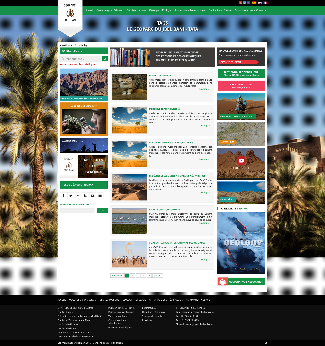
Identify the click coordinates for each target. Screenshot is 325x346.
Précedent (117, 275)
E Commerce (149, 307)
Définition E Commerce (153, 311)
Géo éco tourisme (136, 10)
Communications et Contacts (250, 10)
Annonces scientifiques (120, 327)
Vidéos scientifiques (118, 316)
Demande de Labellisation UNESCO (75, 336)
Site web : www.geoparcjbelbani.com (194, 324)
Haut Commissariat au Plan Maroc (75, 332)
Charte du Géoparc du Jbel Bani (75, 307)
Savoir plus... (205, 88)
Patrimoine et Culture (220, 10)
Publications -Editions (121, 307)
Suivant (157, 275)
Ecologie (166, 10)
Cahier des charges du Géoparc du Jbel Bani (79, 316)
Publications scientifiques (121, 311)
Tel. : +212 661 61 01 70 (187, 316)
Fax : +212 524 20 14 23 (187, 320)
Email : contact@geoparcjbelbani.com (195, 311)
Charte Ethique (65, 311)
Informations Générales (190, 307)
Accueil (89, 10)
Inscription (147, 320)
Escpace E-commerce (231, 62)
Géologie (154, 10)
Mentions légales (100, 342)
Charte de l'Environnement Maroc (75, 320)
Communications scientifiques (117, 322)
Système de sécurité (152, 316)
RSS (265, 342)
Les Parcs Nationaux (68, 324)
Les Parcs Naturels (67, 328)
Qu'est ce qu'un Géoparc (109, 10)
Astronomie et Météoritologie (190, 10)
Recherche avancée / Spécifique (77, 64)
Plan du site (117, 342)
